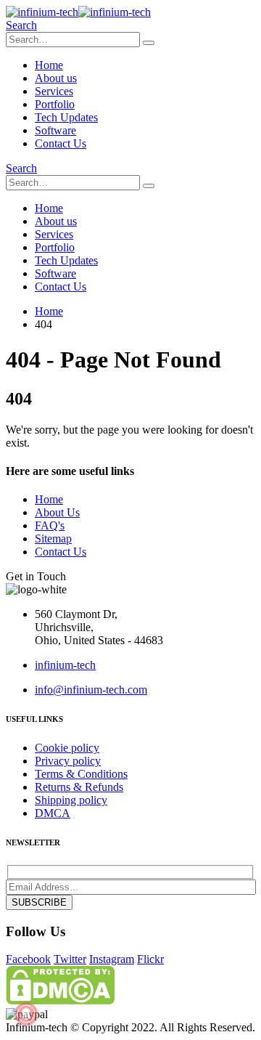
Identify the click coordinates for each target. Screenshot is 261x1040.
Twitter (70, 959)
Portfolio (55, 104)
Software (55, 130)
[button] (21, 25)
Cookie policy (67, 748)
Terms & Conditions (81, 774)
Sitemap (53, 538)
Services (54, 91)
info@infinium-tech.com (91, 689)
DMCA (52, 813)
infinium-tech (65, 665)
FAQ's (50, 525)
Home (49, 65)
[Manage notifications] (26, 1013)
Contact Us (60, 143)
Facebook (28, 959)
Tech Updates (66, 117)
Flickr (150, 959)
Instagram (111, 959)
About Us (57, 512)
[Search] (148, 43)
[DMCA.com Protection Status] (60, 1000)
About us (56, 78)
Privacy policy (68, 761)
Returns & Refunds (79, 787)
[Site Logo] (78, 12)
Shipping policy (71, 800)
